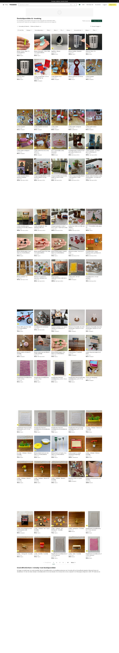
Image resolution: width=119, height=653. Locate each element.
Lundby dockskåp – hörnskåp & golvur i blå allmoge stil (93, 151)
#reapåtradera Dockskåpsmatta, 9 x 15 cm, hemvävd (59, 554)
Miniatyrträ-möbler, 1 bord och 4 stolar (76, 252)
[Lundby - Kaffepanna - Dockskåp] (77, 519)
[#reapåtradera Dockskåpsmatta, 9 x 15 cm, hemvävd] (59, 544)
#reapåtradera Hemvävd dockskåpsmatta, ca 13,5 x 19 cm (59, 378)
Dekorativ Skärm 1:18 (90, 51)
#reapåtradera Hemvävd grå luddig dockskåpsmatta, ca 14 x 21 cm (77, 378)
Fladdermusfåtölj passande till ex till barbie (93, 479)
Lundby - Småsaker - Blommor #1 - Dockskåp (42, 479)
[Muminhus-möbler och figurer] (77, 469)
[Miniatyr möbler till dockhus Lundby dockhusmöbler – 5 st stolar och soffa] (94, 166)
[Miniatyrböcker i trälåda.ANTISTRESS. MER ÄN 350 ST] (59, 267)
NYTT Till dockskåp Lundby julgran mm (94, 226)
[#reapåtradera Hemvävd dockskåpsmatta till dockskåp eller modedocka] (42, 418)
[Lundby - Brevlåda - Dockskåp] (42, 544)
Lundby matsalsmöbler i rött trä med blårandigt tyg (41, 77)
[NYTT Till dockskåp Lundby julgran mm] (94, 217)
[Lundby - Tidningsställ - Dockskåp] (25, 544)
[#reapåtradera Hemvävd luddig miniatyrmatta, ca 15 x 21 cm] (25, 418)
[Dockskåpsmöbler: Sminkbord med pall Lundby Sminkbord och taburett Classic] (77, 141)
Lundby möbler (54, 126)
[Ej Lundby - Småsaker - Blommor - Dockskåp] (25, 444)
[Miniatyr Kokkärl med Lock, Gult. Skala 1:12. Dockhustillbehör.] (42, 444)
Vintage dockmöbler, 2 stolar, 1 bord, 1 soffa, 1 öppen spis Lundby (59, 226)
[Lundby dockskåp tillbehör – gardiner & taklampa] (25, 166)
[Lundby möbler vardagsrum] (77, 117)
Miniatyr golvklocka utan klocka (76, 76)
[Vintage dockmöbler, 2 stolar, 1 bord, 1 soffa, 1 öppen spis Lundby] (59, 217)
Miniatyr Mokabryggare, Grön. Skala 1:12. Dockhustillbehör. (58, 353)
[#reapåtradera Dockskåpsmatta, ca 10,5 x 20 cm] (25, 368)
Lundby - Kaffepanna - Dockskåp (76, 528)
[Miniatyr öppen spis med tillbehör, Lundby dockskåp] (42, 343)
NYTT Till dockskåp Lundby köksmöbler (57, 151)
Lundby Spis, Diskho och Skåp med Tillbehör (77, 226)
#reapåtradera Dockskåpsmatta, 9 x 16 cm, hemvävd (94, 554)
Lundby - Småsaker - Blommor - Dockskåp (93, 453)
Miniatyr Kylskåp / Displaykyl (75, 51)
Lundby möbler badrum (91, 126)
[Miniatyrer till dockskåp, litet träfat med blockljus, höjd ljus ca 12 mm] (77, 317)
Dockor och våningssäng (91, 377)
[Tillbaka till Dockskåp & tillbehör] (17, 26)
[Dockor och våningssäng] (94, 368)
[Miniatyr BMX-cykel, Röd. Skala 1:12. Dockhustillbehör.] (25, 317)
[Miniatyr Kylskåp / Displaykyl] (77, 42)
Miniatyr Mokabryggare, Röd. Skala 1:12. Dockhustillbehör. (42, 252)
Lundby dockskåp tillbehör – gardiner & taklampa (23, 176)
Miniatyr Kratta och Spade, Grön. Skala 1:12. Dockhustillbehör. (59, 453)
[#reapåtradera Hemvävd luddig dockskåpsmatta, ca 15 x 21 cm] (77, 418)
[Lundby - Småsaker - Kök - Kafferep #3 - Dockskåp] (59, 519)
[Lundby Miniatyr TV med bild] (77, 343)
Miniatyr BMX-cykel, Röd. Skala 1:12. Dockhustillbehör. (24, 327)
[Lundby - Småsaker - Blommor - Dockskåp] (94, 444)
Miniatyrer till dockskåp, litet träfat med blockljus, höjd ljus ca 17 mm (94, 327)
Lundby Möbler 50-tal (56, 76)
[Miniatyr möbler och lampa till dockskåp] (25, 343)
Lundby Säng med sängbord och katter (93, 353)
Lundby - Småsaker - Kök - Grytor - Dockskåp (42, 529)
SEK (83, 4)
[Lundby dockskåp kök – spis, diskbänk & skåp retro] (42, 217)
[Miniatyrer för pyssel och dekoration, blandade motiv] (42, 267)
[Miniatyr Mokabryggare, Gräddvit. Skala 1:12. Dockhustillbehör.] (59, 242)
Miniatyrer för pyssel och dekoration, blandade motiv (40, 277)
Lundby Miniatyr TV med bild (75, 352)
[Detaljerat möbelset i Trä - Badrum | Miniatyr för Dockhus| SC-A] (59, 317)
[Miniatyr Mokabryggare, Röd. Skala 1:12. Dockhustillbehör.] (42, 242)
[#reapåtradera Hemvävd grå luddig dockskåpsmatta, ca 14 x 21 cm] (77, 368)
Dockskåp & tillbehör (24, 26)
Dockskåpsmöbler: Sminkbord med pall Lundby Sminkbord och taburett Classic (76, 151)
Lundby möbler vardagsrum (75, 126)
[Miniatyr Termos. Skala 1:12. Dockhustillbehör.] (25, 42)
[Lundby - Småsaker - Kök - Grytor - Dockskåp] (42, 519)
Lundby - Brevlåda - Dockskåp (41, 553)
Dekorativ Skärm (20, 76)
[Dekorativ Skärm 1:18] (94, 42)
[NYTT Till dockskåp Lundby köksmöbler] (59, 141)
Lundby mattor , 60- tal (74, 276)
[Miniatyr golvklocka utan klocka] (77, 67)
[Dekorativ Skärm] (25, 67)
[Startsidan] (13, 4)
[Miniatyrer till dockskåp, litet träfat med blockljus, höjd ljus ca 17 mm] (94, 317)
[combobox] (45, 5)
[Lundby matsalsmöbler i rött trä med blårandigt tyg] (42, 67)
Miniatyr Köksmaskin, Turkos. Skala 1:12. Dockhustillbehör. (42, 52)
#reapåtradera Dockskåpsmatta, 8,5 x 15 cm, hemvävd (93, 529)
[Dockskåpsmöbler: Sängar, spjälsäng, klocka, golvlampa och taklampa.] (94, 242)
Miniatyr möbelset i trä (22, 276)
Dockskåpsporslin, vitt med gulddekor (92, 277)
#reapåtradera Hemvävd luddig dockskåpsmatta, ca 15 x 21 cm (76, 428)
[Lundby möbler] (59, 117)
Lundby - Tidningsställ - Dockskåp (25, 553)
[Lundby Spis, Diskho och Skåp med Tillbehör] (77, 217)
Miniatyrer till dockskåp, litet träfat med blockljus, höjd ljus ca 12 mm (77, 327)
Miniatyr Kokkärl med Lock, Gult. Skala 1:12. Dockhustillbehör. (41, 453)
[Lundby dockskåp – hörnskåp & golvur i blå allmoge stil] (94, 141)
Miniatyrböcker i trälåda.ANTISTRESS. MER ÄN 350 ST (59, 277)
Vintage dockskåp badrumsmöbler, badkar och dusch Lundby (59, 176)
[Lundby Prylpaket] (94, 67)
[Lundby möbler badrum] (94, 117)
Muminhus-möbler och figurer (75, 478)
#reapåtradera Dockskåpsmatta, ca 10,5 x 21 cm (41, 378)
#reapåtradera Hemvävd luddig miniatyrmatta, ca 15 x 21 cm (24, 428)
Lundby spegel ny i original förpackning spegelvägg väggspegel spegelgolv (75, 453)
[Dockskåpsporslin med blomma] (42, 317)
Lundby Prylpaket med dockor (41, 126)
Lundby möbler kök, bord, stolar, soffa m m (41, 151)
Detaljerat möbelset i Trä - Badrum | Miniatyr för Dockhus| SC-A (59, 327)
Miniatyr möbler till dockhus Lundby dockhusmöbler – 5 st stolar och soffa (94, 176)
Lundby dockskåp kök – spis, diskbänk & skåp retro (40, 226)
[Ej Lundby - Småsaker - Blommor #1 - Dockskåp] (94, 418)
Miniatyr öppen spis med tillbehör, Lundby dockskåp (42, 353)
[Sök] (70, 4)
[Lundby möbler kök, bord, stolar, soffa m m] (42, 141)
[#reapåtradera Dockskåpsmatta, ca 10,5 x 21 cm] (42, 368)
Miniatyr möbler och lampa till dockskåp (23, 353)
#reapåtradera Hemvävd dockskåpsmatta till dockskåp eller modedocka (42, 428)
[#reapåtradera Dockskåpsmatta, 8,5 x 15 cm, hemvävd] (94, 519)
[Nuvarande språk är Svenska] (79, 4)
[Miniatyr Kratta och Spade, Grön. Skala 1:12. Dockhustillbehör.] (59, 444)
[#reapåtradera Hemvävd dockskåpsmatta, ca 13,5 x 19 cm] (59, 368)
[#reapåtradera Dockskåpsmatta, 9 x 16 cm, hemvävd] (94, 544)
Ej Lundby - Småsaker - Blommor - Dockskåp (24, 453)
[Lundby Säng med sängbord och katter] (94, 343)
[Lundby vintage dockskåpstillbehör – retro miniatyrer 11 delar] (77, 166)
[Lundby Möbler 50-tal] (59, 67)
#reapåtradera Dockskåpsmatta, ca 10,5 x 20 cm (24, 378)
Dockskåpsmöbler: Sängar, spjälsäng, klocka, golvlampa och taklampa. (93, 252)
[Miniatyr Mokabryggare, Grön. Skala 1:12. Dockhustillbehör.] (59, 343)
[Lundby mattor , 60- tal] (77, 267)
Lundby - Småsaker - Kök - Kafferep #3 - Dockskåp (57, 529)
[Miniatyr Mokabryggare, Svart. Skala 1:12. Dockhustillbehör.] (25, 242)
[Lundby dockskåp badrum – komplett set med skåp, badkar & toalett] (25, 217)
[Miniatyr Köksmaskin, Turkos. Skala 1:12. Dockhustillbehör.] (42, 42)
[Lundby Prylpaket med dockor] (42, 117)
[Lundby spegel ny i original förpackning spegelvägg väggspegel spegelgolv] (77, 444)
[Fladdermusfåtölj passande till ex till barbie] (94, 469)
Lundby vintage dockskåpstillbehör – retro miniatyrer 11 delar (77, 176)
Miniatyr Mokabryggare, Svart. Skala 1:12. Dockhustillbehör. (24, 252)
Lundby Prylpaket (90, 76)
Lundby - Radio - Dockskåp (75, 553)
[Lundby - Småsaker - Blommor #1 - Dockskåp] (42, 469)
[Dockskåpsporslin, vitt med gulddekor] (94, 267)
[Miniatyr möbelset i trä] (25, 267)
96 (68, 562)
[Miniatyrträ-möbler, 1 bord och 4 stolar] (77, 242)
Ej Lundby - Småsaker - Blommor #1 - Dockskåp (94, 428)
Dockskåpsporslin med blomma (41, 326)
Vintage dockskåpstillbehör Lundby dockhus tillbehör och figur (42, 176)
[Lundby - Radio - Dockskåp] (77, 544)
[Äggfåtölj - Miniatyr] (59, 42)
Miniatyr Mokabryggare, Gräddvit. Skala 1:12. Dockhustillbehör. (59, 252)
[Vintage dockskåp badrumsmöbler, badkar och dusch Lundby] (59, 166)
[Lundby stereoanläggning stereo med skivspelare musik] (25, 519)
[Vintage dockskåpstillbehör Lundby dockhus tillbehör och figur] (42, 166)
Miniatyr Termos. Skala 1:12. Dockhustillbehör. (23, 52)
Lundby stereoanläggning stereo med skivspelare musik (24, 529)
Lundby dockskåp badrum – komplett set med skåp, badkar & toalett (24, 226)
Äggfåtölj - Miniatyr (55, 51)
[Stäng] (118, 1)
